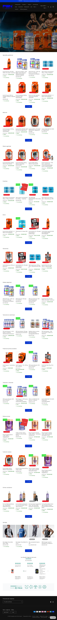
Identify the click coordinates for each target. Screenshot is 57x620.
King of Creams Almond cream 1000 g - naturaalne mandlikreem (35, 434)
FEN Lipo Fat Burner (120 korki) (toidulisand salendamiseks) (34, 300)
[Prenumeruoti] (21, 602)
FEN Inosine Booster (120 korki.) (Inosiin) (34, 366)
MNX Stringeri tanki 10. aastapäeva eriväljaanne (47, 543)
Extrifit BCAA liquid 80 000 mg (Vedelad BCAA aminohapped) (48, 232)
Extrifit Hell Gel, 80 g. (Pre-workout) (48, 366)
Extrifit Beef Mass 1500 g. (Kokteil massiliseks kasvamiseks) (21, 164)
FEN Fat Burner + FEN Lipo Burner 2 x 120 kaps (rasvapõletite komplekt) (34, 73)
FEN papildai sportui (13, 616)
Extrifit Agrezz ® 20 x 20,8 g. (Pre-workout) (22, 366)
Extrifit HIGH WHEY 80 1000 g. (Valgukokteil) (48, 129)
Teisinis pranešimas (44, 617)
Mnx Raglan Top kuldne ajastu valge (8, 543)
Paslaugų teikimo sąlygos (44, 616)
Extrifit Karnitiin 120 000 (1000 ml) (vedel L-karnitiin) (9, 72)
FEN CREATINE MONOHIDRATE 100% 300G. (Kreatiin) (35, 199)
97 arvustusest (28, 560)
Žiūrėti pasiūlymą (28, 45)
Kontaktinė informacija (36, 617)
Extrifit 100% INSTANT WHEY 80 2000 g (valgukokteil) (22, 129)
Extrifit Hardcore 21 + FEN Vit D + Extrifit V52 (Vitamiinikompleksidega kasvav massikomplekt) (47, 164)
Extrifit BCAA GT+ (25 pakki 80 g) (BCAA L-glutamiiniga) (35, 232)
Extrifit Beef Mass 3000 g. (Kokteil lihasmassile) (8, 163)
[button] (18, 4)
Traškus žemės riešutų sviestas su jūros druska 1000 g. (21, 434)
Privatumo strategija (35, 616)
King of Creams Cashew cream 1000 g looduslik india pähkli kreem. (47, 434)
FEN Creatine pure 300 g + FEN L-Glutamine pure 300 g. (47, 199)
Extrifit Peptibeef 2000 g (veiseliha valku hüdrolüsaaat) (21, 96)
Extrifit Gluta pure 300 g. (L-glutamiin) (9, 266)
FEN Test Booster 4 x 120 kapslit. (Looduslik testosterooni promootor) (8, 332)
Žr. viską (28, 106)
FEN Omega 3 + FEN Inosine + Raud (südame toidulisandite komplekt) (22, 400)
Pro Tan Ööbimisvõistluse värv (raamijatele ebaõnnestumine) (8, 505)
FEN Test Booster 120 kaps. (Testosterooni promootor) (22, 332)
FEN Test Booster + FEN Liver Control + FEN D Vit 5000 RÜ (47, 332)
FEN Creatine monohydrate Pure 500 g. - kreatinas (22, 198)
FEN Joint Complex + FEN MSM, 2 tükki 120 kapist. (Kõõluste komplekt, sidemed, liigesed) (21, 73)
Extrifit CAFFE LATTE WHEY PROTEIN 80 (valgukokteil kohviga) (35, 130)
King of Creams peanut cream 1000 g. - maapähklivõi (8, 436)
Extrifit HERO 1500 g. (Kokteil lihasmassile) (33, 163)
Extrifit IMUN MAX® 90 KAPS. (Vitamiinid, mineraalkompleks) (48, 400)
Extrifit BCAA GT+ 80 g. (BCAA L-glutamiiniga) (47, 266)
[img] (28, 559)
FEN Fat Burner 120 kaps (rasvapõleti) (21, 299)
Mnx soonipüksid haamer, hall (34, 543)
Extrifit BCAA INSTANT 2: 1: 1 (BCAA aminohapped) (48, 96)
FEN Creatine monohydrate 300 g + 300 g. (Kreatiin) (47, 72)
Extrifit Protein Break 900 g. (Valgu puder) (22, 469)
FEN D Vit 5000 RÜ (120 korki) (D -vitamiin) (34, 400)
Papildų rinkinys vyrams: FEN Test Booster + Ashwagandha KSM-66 (34, 332)
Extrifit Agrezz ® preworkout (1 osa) (9, 366)
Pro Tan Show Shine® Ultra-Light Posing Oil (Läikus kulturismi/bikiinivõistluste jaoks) (48, 505)
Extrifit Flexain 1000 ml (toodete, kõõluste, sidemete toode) (9, 96)
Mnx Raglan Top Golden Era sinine (22, 543)
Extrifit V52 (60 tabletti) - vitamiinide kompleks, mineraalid (34, 96)
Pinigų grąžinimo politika (27, 616)
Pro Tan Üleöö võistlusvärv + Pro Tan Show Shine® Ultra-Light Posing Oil (22, 505)
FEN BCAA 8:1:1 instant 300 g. (22, 232)
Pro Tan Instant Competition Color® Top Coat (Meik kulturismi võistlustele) (35, 505)
